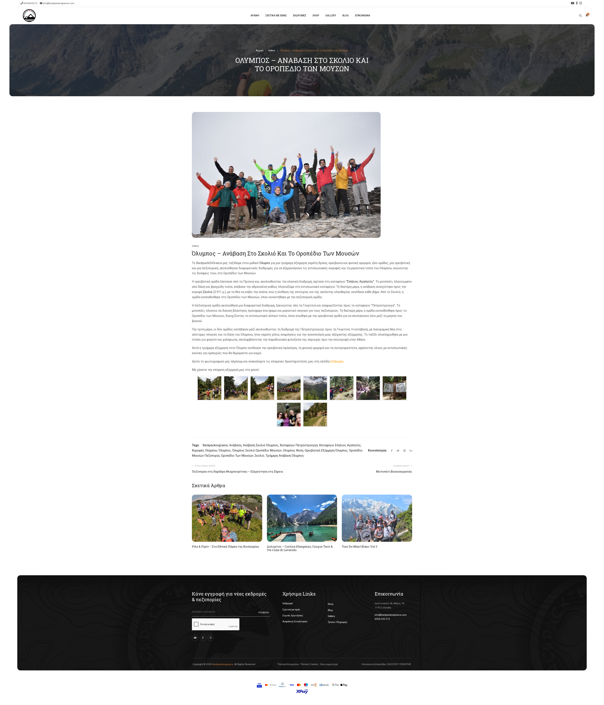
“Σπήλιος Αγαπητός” (360, 281)
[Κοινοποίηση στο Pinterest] (402, 450)
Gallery (271, 50)
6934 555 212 (382, 619)
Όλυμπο (265, 263)
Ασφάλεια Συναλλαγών (295, 621)
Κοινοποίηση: (377, 450)
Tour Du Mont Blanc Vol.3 (359, 546)
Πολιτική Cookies (309, 664)
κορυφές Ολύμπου (204, 450)
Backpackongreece (223, 664)
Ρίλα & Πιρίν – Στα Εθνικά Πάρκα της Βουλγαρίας (225, 546)
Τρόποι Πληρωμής (337, 622)
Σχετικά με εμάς (291, 609)
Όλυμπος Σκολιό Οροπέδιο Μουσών (257, 450)
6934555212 (30, 3)
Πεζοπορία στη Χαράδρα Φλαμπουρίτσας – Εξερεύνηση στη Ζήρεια (237, 471)
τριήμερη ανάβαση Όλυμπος (285, 455)
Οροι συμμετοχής (329, 664)
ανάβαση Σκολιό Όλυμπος (260, 445)
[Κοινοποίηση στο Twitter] (396, 450)
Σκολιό (208, 292)
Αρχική (259, 50)
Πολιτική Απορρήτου (288, 664)
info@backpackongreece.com (58, 3)
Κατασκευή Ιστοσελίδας (374, 664)
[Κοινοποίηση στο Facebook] (390, 450)
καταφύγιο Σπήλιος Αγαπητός (340, 445)
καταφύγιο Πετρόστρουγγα (299, 445)
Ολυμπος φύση (293, 450)
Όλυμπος (225, 450)
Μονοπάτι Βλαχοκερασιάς (394, 471)
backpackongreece (215, 445)
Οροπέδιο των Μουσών (237, 455)
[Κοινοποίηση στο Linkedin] (409, 450)
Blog (330, 610)
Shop (330, 604)
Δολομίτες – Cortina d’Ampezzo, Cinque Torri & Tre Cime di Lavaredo (300, 548)
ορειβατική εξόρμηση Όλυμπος (326, 450)
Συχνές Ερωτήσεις (292, 615)
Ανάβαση (235, 445)
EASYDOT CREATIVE (399, 664)
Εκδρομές (337, 361)
